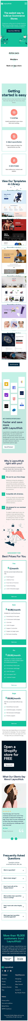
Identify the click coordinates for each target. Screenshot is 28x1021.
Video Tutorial (19, 984)
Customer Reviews (7, 987)
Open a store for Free (7, 958)
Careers (4, 984)
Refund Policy (5, 1006)
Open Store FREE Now (14, 31)
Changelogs (18, 978)
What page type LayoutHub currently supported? (11, 916)
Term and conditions (7, 1003)
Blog (3, 990)
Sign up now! (9, 765)
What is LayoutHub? (9, 870)
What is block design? (10, 878)
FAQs (16, 987)
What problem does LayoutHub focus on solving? (12, 896)
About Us (4, 978)
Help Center (18, 981)
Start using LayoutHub (20, 958)
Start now (14, 596)
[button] (12, 838)
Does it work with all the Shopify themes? (10, 887)
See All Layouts (14, 364)
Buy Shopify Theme (20, 992)
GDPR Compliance (6, 1008)
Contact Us (18, 990)
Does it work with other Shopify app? (13, 906)
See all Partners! (8, 447)
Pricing (3, 981)
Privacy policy (5, 1000)
